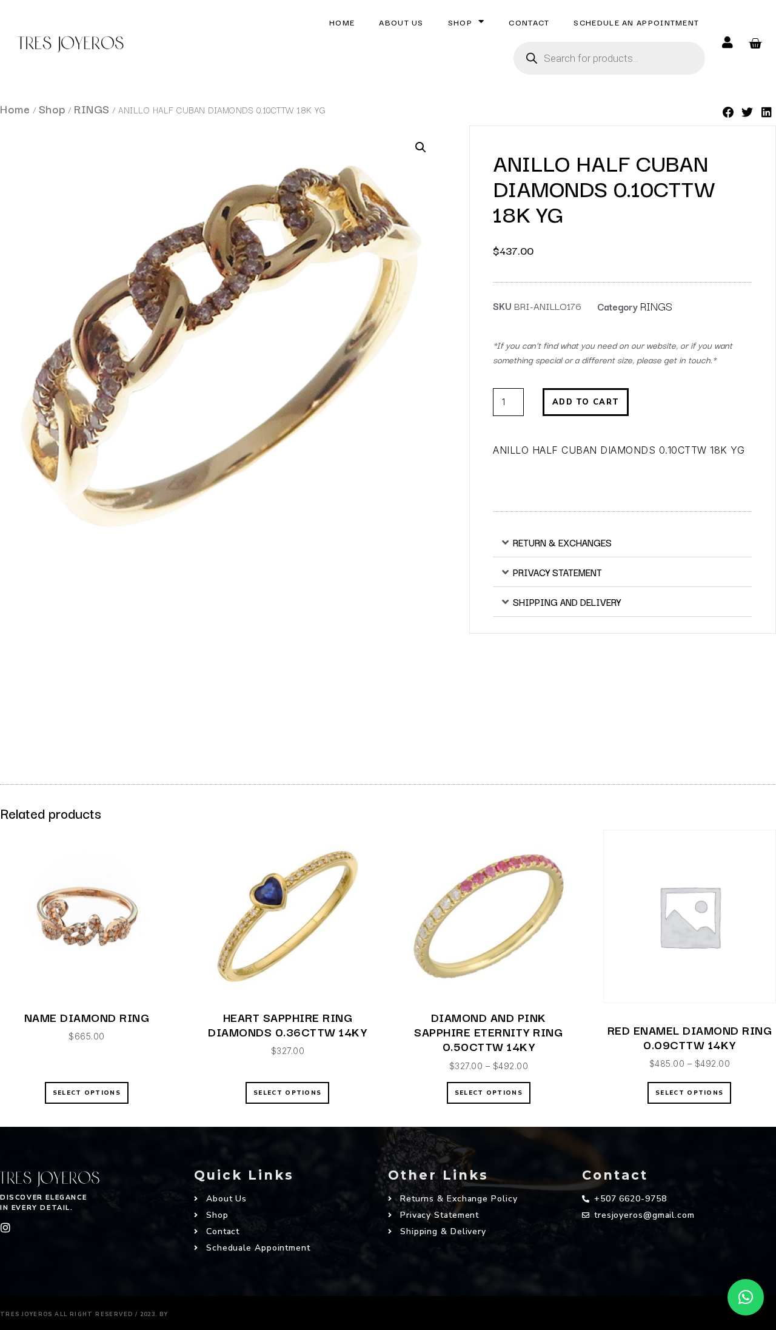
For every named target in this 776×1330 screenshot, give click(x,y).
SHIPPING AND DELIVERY (567, 601)
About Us (401, 22)
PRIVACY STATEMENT (557, 572)
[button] (728, 112)
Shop (460, 22)
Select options (87, 1093)
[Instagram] (5, 1227)
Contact (529, 22)
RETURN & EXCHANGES (562, 542)
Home (342, 22)
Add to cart (585, 402)
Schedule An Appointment (636, 22)
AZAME (191, 1311)
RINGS (92, 108)
